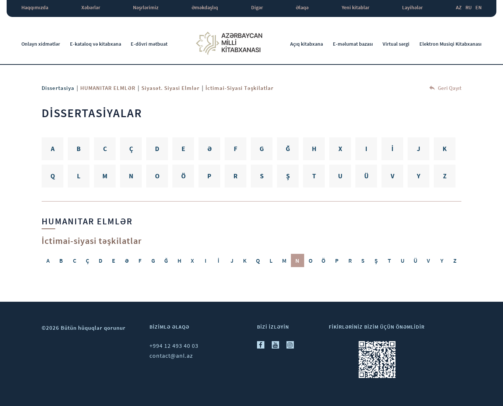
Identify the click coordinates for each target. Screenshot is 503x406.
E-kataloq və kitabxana (95, 44)
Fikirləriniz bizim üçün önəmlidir (377, 326)
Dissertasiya (58, 87)
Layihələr (412, 7)
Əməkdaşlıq (204, 7)
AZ (459, 7)
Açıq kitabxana (306, 44)
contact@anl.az (171, 355)
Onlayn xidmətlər (40, 44)
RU (468, 7)
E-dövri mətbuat (149, 44)
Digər (257, 7)
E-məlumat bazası (353, 44)
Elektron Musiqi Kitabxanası (450, 44)
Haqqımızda (34, 7)
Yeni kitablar (355, 7)
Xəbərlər (90, 7)
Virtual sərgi (396, 44)
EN (478, 7)
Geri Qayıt (449, 87)
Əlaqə (302, 7)
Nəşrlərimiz (145, 7)
